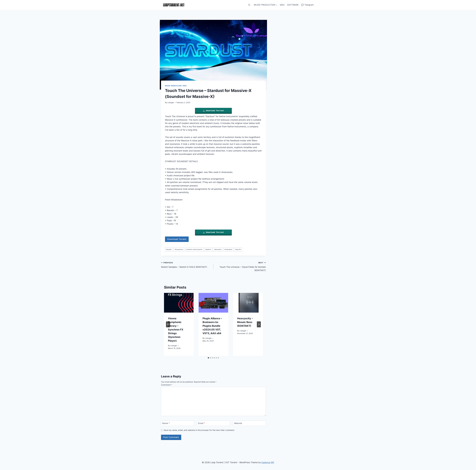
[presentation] (179, 303)
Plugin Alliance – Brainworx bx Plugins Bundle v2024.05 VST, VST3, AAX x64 (212, 326)
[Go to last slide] (168, 324)
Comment (166, 385)
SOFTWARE (293, 5)
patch (208, 249)
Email (201, 423)
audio (169, 249)
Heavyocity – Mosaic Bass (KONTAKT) (245, 322)
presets (217, 249)
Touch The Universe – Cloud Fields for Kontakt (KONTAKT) (243, 267)
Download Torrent (215, 111)
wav (185, 86)
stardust (228, 249)
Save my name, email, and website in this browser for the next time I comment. (199, 430)
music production (173, 86)
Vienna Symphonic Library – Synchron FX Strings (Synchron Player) (175, 329)
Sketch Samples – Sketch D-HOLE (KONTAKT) (184, 265)
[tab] (208, 357)
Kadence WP (267, 462)
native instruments (194, 249)
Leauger (170, 102)
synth (238, 249)
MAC (282, 5)
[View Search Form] (249, 5)
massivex (179, 249)
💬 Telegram (307, 5)
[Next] (259, 324)
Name (166, 423)
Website (238, 423)
